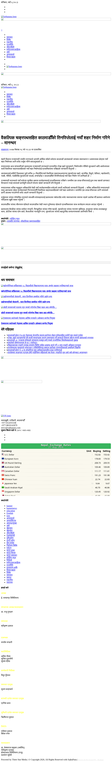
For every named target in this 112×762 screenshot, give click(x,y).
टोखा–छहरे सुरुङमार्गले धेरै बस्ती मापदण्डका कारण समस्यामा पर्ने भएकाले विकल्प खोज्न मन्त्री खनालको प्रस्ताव (50, 338)
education (11, 511)
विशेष (9, 39)
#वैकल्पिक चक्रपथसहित (30, 221)
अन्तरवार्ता (10, 54)
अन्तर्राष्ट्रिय (11, 520)
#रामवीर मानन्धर (13, 221)
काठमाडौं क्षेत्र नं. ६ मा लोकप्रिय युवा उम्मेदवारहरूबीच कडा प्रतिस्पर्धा (35, 350)
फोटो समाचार (12, 555)
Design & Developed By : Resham (91, 760)
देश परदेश (10, 543)
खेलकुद (9, 528)
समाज (9, 577)
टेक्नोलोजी (11, 535)
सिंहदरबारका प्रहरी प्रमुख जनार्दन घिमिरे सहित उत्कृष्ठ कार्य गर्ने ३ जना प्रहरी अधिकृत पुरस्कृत (44, 345)
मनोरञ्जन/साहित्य (13, 49)
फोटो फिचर (11, 553)
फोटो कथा (11, 550)
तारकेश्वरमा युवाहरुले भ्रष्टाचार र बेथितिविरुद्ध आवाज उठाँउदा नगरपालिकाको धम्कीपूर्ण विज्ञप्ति (44, 347)
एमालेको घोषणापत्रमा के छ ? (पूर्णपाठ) (22, 342)
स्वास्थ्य (10, 582)
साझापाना (5, 149)
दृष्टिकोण (10, 538)
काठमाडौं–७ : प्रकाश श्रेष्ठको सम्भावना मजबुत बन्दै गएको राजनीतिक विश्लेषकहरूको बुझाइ (43, 340)
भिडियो (9, 560)
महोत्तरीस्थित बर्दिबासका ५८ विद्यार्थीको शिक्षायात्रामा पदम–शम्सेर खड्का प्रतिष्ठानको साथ (36, 291)
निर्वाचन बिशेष (12, 545)
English (10, 513)
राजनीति (10, 44)
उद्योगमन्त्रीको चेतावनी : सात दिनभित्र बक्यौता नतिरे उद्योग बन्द (25, 302)
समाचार (10, 37)
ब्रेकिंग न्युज (14, 218)
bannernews (12, 508)
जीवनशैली (10, 47)
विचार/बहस (11, 57)
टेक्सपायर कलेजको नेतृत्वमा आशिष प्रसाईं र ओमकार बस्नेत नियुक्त (27, 323)
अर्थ (8, 52)
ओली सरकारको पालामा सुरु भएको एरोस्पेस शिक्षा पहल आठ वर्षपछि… (27, 313)
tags (8, 515)
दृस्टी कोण (11, 540)
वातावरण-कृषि (12, 567)
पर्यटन (9, 548)
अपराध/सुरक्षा (12, 523)
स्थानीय (10, 42)
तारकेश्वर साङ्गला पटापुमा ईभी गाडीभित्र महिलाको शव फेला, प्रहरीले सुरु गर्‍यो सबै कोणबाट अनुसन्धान (47, 352)
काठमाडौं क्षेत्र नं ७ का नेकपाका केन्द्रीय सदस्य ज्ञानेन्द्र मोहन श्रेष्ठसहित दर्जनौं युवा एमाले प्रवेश (45, 335)
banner (9, 506)
